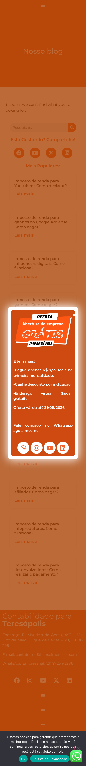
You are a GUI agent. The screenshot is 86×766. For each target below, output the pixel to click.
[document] (43, 383)
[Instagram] (37, 448)
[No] (78, 748)
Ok (23, 759)
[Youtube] (50, 448)
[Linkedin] (63, 448)
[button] (74, 315)
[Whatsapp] (23, 448)
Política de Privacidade (49, 759)
